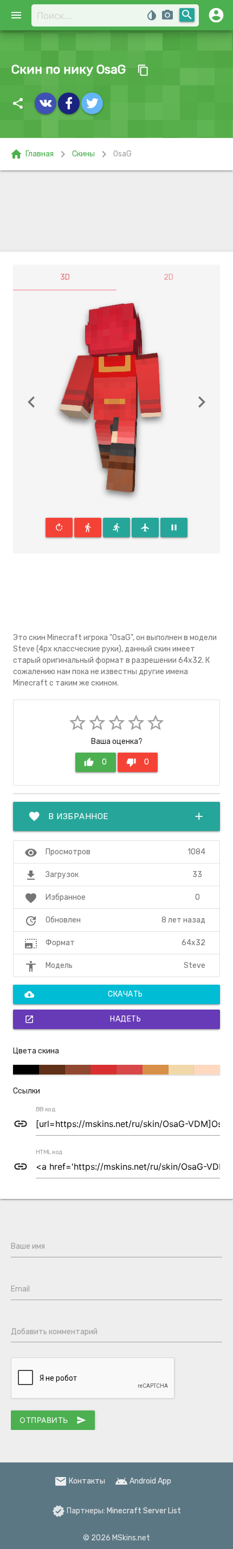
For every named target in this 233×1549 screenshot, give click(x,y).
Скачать (83, 994)
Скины (83, 154)
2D (168, 277)
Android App (143, 1481)
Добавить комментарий (54, 1331)
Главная (32, 154)
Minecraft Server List (144, 1510)
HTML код (49, 1152)
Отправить (53, 1420)
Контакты (79, 1481)
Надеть (82, 1019)
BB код (45, 1109)
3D (65, 277)
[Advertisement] (116, 211)
